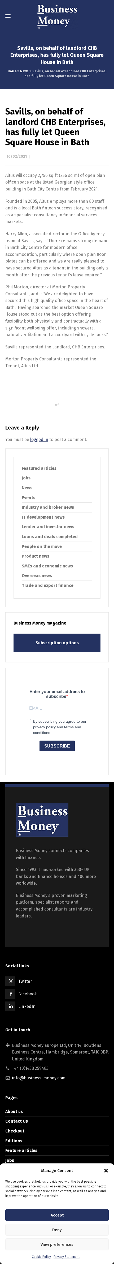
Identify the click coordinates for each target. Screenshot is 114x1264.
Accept (57, 1215)
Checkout (14, 1131)
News (24, 71)
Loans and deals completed (50, 536)
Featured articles (39, 468)
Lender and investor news (48, 526)
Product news (35, 556)
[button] (106, 1170)
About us (14, 1111)
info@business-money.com (38, 1077)
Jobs (26, 477)
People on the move (42, 546)
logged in (39, 439)
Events (28, 497)
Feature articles (21, 1150)
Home (12, 71)
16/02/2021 (17, 156)
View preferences (57, 1244)
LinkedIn (27, 1006)
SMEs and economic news (47, 566)
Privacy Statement (67, 1257)
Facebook (27, 993)
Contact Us (16, 1121)
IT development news (43, 517)
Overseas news (37, 575)
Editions (13, 1140)
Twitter (25, 981)
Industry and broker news (48, 507)
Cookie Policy (41, 1257)
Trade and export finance (47, 585)
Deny (57, 1229)
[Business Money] (57, 16)
